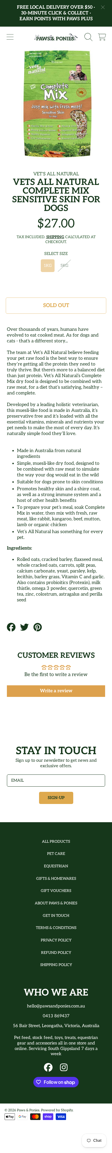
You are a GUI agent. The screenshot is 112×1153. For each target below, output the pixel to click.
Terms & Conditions (56, 928)
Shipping (55, 237)
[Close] (102, 7)
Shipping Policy (56, 965)
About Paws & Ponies (56, 903)
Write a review (56, 691)
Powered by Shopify (57, 1110)
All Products (56, 841)
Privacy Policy (56, 940)
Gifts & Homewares (56, 878)
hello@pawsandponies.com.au (56, 1006)
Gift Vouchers (56, 890)
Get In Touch (56, 915)
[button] (10, 37)
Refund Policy (56, 952)
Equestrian (56, 866)
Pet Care (56, 853)
